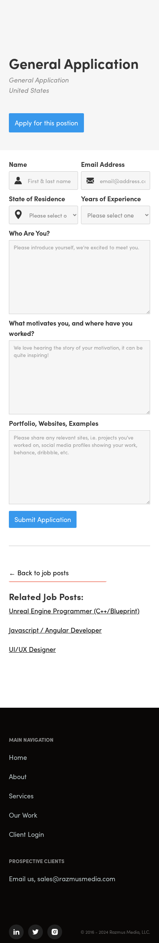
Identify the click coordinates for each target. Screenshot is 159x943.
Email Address (103, 164)
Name (18, 164)
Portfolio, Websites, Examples (53, 423)
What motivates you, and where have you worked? (70, 328)
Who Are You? (29, 233)
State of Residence (37, 198)
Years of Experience (111, 198)
